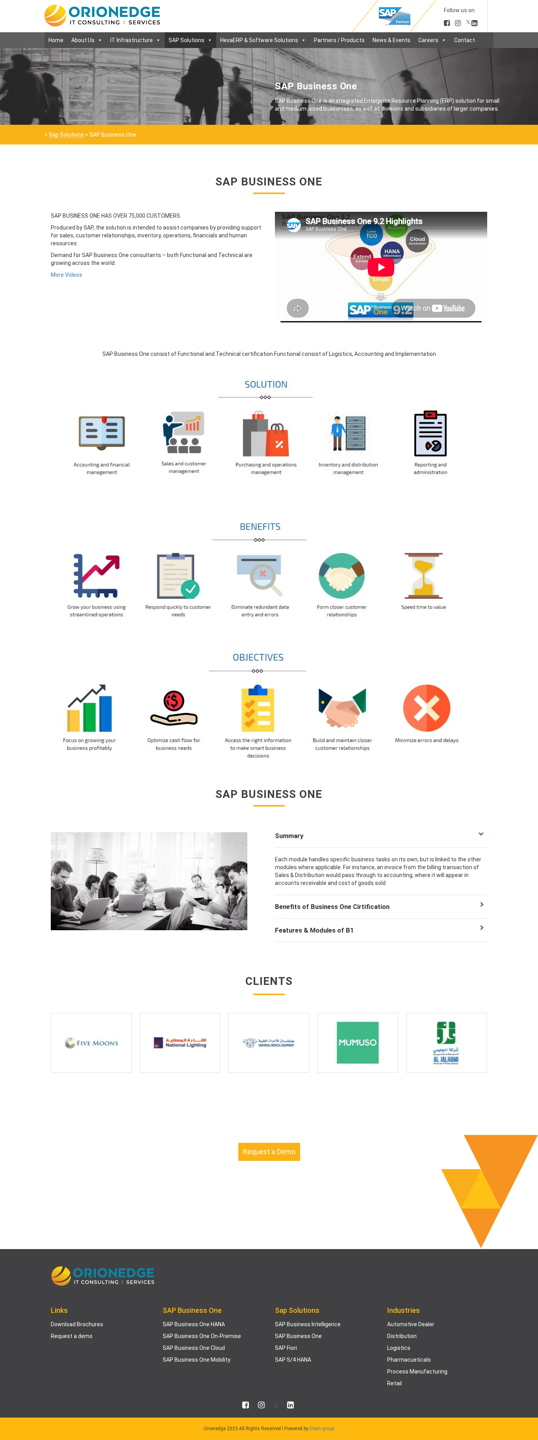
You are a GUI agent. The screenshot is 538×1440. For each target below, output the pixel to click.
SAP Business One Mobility (196, 1360)
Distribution (402, 1336)
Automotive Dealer (410, 1324)
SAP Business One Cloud (194, 1348)
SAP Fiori (286, 1348)
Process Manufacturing (417, 1371)
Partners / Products (339, 40)
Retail (394, 1383)
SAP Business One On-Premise (202, 1336)
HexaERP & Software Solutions (259, 40)
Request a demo (72, 1336)
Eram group (322, 1428)
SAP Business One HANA (194, 1324)
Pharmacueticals (409, 1360)
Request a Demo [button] (269, 1152)
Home (55, 40)
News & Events (391, 40)
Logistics (398, 1348)
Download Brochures (77, 1324)
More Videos (66, 275)
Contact (464, 40)
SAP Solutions (186, 40)
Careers (428, 40)
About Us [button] (83, 40)
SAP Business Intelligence (308, 1324)
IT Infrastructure (131, 40)
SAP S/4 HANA (293, 1360)
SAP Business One (298, 1336)
